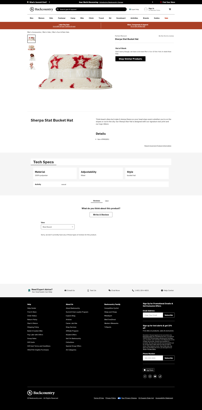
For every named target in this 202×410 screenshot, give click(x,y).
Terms (144, 349)
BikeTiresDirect (110, 319)
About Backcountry (73, 308)
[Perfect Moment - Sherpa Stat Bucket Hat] (31, 39)
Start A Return (32, 323)
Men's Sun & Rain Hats (60, 32)
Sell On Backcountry (73, 338)
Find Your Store (169, 2)
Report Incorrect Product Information (157, 146)
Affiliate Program (72, 331)
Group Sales (31, 338)
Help (29, 304)
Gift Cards (31, 342)
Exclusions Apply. (148, 336)
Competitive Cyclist (111, 308)
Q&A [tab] (107, 201)
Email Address (149, 311)
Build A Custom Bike (35, 331)
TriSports (107, 327)
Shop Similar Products (130, 58)
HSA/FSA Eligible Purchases (38, 350)
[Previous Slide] (49, 2)
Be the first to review (166, 36)
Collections (70, 342)
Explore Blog (70, 316)
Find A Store (32, 312)
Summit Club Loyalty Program (77, 312)
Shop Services (71, 327)
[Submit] (57, 9)
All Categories (71, 350)
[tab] (43, 161)
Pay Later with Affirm (35, 334)
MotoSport (108, 316)
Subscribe (169, 315)
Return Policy (32, 319)
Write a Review (101, 214)
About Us (69, 304)
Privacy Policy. (152, 349)
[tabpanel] (101, 177)
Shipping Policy (33, 327)
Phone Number (149, 353)
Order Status (32, 316)
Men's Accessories (34, 32)
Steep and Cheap (110, 312)
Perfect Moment (121, 36)
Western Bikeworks (111, 323)
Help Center (31, 308)
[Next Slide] (152, 2)
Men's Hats (47, 32)
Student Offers (71, 334)
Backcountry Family (112, 304)
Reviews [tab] (96, 200)
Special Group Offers (73, 346)
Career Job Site (71, 323)
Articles (69, 319)
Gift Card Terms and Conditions (38, 346)
